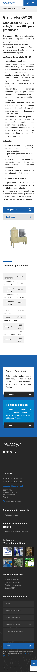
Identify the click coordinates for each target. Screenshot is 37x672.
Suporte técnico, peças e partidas (16, 531)
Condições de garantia (12, 582)
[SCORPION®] (9, 3)
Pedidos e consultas (12, 515)
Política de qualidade (12, 579)
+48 (12, 478)
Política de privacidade (13, 585)
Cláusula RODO (10, 588)
